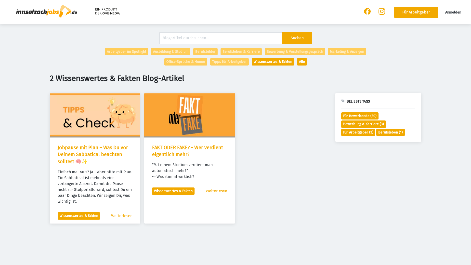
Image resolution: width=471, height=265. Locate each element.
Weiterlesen (121, 215)
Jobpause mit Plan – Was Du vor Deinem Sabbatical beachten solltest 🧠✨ (93, 155)
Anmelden (453, 12)
